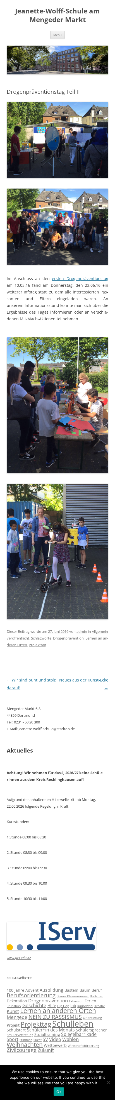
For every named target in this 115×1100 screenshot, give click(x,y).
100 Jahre (15, 990)
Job (73, 1005)
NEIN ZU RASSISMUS (55, 1017)
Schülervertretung (20, 1035)
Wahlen (70, 1039)
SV (45, 1039)
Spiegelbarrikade (79, 1034)
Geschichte (34, 1005)
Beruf (97, 990)
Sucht (37, 1040)
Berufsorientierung (31, 995)
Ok (58, 1091)
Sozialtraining (47, 1034)
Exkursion (76, 1001)
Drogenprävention (68, 638)
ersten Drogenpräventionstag (80, 278)
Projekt (13, 1025)
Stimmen (26, 1040)
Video (55, 1039)
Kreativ (99, 1006)
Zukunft (46, 1050)
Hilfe (51, 1005)
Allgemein (100, 631)
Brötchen (96, 996)
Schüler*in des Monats (51, 1030)
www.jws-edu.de (19, 957)
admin (81, 631)
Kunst (13, 1011)
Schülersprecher (91, 1030)
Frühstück (14, 1006)
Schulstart (16, 1030)
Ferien (90, 1000)
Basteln (71, 990)
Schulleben (73, 1023)
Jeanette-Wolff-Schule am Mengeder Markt (57, 15)
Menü (57, 35)
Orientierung (92, 1018)
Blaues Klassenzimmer (73, 996)
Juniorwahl (85, 1006)
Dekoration (17, 1000)
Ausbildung (51, 990)
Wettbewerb (55, 1045)
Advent (32, 990)
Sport (12, 1039)
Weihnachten (25, 1045)
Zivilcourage (22, 1050)
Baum (85, 990)
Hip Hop (63, 1006)
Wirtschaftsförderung (83, 1046)
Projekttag (37, 644)
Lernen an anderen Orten (58, 1010)
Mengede (17, 1017)
